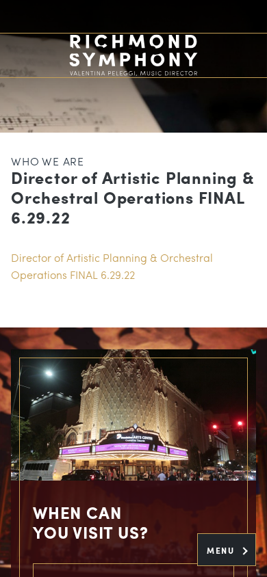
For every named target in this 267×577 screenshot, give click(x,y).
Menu (222, 550)
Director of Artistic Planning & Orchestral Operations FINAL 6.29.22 (112, 266)
